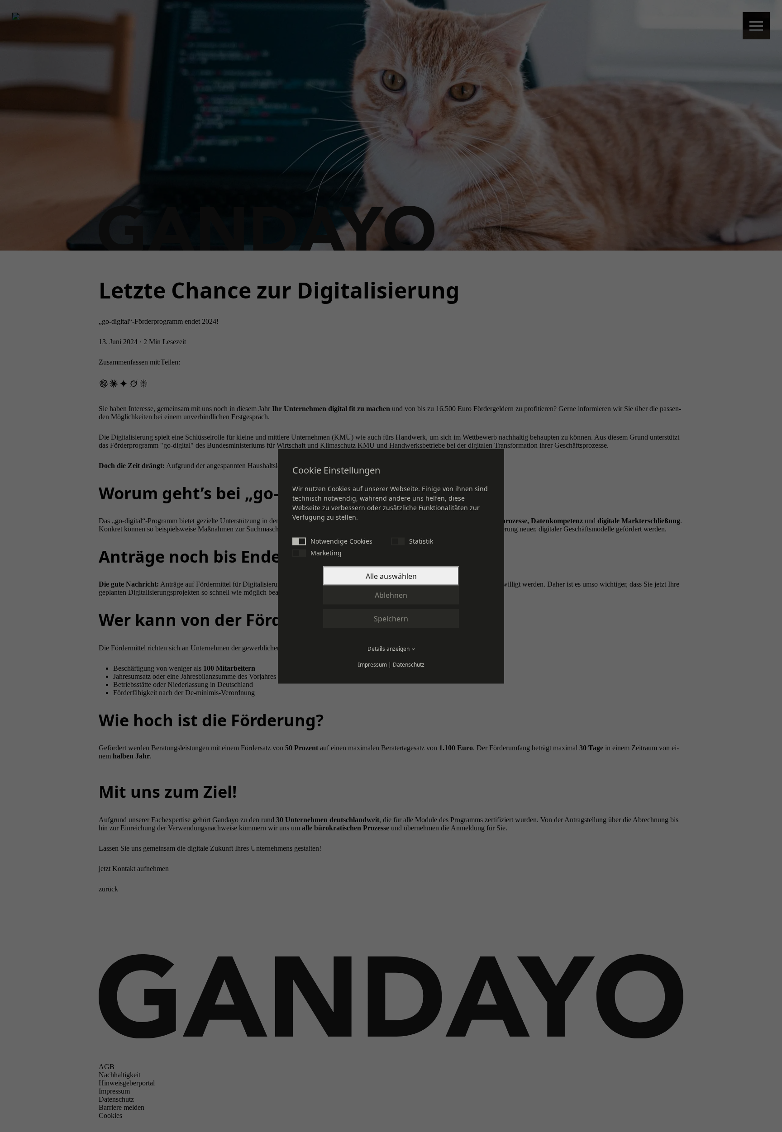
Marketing (326, 552)
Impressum (372, 664)
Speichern (391, 618)
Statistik (421, 540)
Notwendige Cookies (341, 540)
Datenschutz (408, 664)
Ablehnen (391, 595)
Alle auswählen (391, 576)
